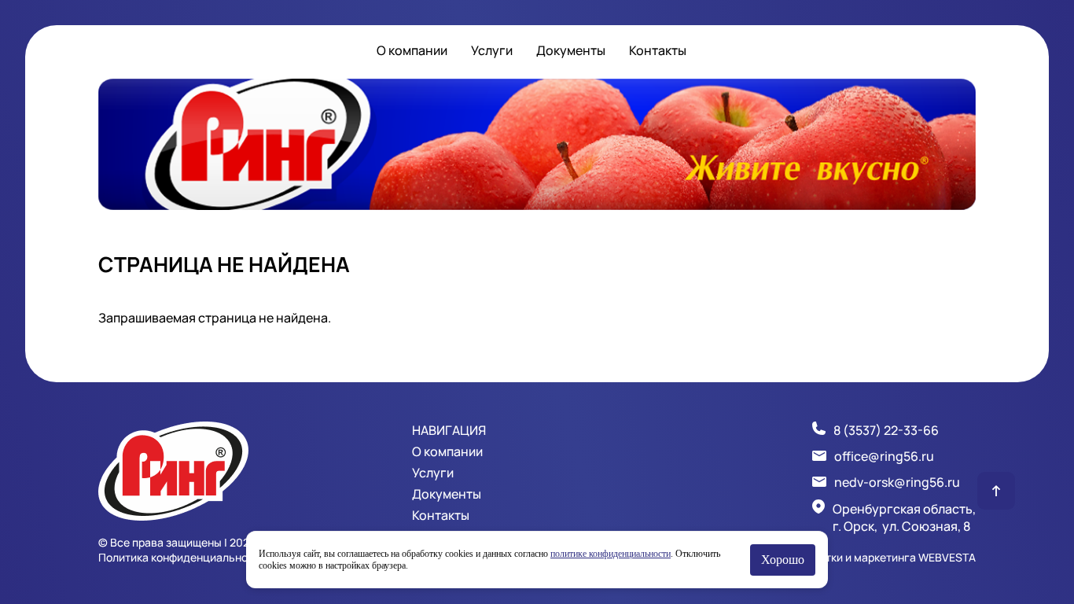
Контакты (657, 50)
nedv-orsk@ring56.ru (897, 482)
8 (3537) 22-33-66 (886, 430)
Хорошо (782, 559)
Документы (570, 50)
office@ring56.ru (884, 456)
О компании (412, 50)
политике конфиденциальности (610, 553)
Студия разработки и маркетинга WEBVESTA (858, 557)
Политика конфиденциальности (182, 557)
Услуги (492, 50)
